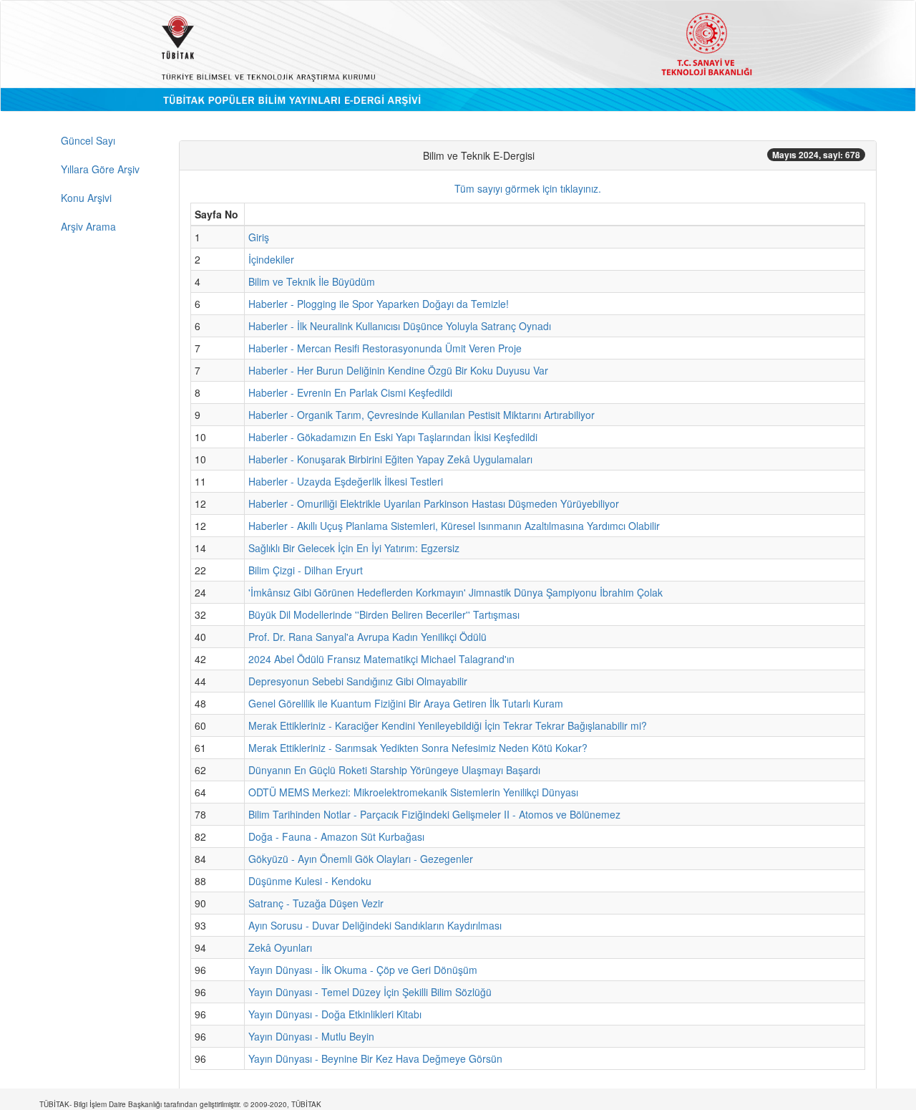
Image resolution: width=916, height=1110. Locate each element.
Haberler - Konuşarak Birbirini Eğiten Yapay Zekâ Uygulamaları (390, 459)
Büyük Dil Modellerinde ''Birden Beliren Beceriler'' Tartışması (384, 614)
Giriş (258, 237)
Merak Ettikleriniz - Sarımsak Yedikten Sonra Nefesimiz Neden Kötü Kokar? (418, 747)
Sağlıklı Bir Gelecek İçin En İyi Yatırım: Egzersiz (353, 548)
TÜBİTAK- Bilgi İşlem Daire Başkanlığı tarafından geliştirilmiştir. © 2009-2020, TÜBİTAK (180, 1104)
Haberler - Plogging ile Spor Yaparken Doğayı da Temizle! (378, 303)
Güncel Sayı (88, 140)
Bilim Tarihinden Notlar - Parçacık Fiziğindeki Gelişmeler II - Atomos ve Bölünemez (434, 814)
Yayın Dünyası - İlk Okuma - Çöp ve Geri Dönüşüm (362, 969)
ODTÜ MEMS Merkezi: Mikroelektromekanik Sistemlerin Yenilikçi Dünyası (413, 792)
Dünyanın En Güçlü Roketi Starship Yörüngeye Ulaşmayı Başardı (394, 770)
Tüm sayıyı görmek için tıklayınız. (527, 188)
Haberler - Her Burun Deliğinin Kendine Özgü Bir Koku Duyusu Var (398, 370)
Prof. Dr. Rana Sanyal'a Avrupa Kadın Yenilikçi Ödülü (367, 636)
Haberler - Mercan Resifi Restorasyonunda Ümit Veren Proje (385, 348)
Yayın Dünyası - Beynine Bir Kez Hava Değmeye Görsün (375, 1058)
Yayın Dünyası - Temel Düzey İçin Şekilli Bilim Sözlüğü (370, 992)
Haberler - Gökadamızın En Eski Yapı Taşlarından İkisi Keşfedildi (392, 437)
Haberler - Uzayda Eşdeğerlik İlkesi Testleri (345, 481)
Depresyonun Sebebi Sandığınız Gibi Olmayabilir (357, 681)
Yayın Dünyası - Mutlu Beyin (311, 1036)
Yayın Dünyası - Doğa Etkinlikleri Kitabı (335, 1014)
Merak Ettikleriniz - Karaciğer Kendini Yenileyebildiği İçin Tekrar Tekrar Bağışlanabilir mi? (447, 725)
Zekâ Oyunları (280, 947)
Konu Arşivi (86, 197)
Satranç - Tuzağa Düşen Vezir (316, 903)
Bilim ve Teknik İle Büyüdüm (311, 281)
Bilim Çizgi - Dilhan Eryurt (305, 570)
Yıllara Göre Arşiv (100, 169)
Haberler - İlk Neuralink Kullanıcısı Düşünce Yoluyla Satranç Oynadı (399, 326)
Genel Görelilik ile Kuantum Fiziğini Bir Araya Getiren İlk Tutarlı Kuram (405, 703)
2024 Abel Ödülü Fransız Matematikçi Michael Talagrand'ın (381, 659)
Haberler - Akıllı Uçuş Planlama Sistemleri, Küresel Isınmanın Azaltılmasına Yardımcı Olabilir (454, 525)
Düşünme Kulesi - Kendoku (309, 881)
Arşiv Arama (88, 226)
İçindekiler (271, 259)
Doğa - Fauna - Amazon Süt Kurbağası (336, 836)
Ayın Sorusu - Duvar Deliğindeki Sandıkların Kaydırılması (375, 925)
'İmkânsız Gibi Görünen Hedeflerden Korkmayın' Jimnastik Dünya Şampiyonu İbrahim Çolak (455, 592)
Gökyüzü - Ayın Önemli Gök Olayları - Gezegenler (360, 858)
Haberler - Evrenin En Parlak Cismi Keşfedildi (350, 392)
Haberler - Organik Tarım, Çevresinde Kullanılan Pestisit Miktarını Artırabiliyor (421, 414)
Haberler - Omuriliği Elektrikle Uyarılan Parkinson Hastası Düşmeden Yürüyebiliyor (433, 503)
